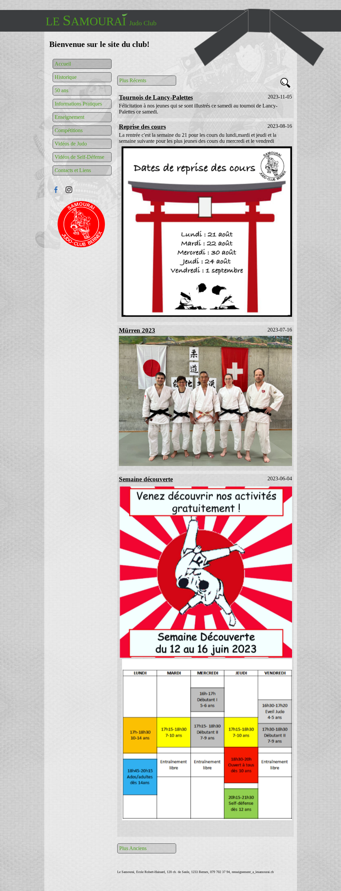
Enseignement (69, 117)
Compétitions (69, 130)
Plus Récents (132, 80)
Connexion (82, 224)
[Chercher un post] (285, 84)
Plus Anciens (133, 848)
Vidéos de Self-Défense (79, 157)
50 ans (61, 90)
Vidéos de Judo (71, 143)
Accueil (63, 64)
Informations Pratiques (78, 104)
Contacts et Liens (73, 170)
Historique (66, 77)
